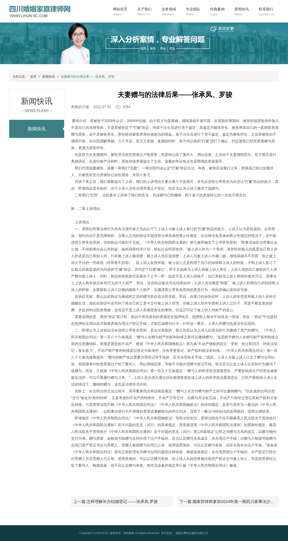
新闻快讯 (48, 76)
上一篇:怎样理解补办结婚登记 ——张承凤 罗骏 (115, 501)
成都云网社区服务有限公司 (192, 533)
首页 (33, 76)
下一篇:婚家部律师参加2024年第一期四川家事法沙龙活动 (229, 501)
